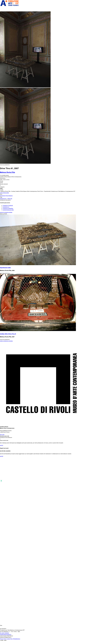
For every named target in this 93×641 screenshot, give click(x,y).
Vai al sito (2, 434)
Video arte (9, 198)
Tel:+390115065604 (4, 633)
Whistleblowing (16, 639)
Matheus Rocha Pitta (7, 172)
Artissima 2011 (3, 198)
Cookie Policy (10, 639)
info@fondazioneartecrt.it (5, 634)
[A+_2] (9, 6)
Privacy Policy (3, 639)
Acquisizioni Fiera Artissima (6, 195)
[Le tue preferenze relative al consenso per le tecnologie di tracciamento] (1, 481)
